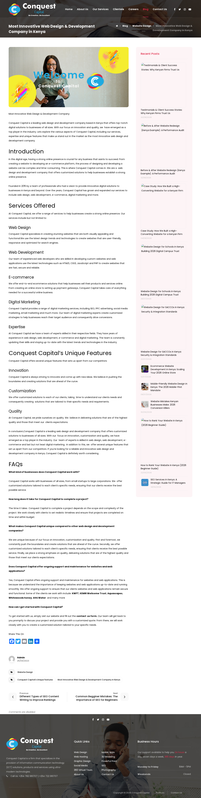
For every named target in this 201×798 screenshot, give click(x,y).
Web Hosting (81, 756)
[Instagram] (184, 9)
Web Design (80, 752)
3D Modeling (108, 756)
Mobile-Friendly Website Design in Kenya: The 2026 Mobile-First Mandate (169, 387)
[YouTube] (189, 9)
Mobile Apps (108, 752)
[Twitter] (179, 9)
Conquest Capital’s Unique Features (35, 679)
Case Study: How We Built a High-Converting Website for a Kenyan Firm (161, 232)
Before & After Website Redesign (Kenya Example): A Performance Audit (163, 172)
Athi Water (39, 597)
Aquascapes (114, 593)
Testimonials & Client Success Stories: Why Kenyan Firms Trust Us (161, 111)
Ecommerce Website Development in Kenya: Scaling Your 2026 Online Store (168, 369)
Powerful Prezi (109, 761)
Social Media (81, 765)
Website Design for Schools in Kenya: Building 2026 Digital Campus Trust (161, 293)
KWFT (75, 593)
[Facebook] (174, 9)
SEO (104, 765)
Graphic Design (82, 761)
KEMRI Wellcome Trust (93, 593)
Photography (109, 770)
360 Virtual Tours (83, 770)
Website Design (25, 672)
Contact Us (108, 774)
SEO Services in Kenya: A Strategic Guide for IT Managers (168, 481)
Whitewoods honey (20, 597)
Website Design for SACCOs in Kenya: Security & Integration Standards (161, 353)
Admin (21, 657)
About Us (79, 774)
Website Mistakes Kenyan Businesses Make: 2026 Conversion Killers (164, 405)
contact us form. (86, 616)
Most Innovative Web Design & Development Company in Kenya (89, 679)
